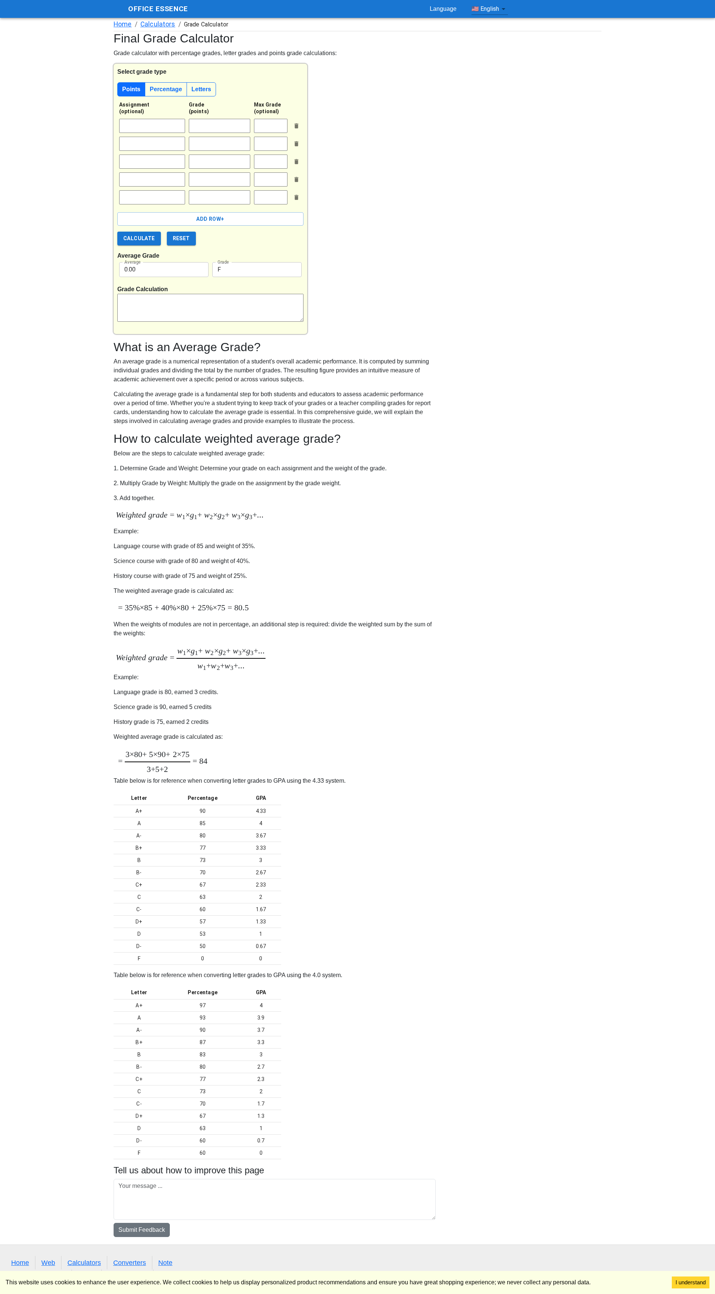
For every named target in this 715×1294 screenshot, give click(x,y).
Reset (181, 238)
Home (123, 24)
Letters (201, 89)
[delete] (296, 126)
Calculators (157, 24)
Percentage (166, 89)
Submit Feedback (141, 1230)
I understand (691, 1282)
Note (165, 1262)
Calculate (139, 238)
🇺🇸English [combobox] (485, 8)
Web (48, 1262)
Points (131, 89)
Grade (223, 261)
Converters (129, 1262)
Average (132, 261)
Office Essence (158, 8)
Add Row (210, 219)
